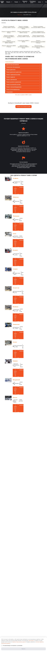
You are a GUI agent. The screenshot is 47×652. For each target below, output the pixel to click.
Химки (14, 233)
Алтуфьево (15, 178)
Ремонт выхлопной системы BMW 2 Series (38, 36)
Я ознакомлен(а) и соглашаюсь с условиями (12, 645)
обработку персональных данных (19, 641)
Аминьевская (16, 324)
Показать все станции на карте (23, 106)
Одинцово (15, 361)
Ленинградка (16, 216)
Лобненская (16, 197)
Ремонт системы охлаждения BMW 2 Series (23, 27)
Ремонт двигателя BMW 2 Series (9, 46)
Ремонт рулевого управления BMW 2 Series (8, 36)
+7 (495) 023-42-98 (15, 408)
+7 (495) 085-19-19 (15, 390)
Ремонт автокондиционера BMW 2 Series (38, 41)
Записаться (21, 187)
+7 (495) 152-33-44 (15, 280)
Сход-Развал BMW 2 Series (23, 41)
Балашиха (15, 250)
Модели (8, 2)
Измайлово (15, 306)
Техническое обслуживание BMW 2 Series (38, 46)
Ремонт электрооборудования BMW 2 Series (8, 41)
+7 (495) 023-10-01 (15, 299)
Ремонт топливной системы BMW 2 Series (8, 27)
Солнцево (15, 269)
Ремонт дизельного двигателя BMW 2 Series (38, 32)
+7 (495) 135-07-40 (15, 190)
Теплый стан (16, 287)
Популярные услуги (33, 2)
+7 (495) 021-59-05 (15, 209)
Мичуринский (16, 379)
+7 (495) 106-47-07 (15, 317)
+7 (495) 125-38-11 (15, 335)
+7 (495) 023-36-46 (15, 372)
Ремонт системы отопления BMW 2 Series (38, 27)
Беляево (15, 342)
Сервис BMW (2, 2)
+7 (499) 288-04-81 (15, 353)
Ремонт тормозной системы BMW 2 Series (23, 36)
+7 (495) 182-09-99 (15, 243)
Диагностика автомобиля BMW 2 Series (23, 46)
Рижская (15, 397)
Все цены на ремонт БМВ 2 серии (23, 94)
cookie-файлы (31, 640)
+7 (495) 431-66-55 (15, 226)
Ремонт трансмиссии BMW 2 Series (23, 32)
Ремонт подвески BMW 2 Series (9, 32)
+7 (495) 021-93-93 (15, 262)
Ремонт (16, 2)
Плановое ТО (25, 2)
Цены (39, 2)
